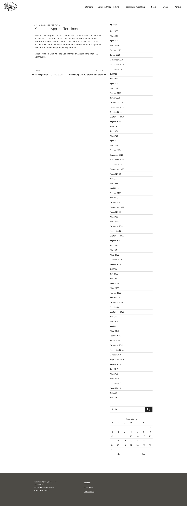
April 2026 (114, 41)
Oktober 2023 (116, 164)
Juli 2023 (113, 179)
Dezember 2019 (116, 302)
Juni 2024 (114, 131)
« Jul (118, 454)
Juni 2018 (114, 369)
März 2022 (114, 221)
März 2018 (114, 378)
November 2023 (117, 160)
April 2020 (114, 283)
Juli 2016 (113, 393)
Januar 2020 (115, 298)
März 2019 (114, 331)
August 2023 (115, 174)
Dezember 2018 (116, 345)
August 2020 (115, 264)
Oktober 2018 (115, 355)
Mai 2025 (114, 79)
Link (74, 47)
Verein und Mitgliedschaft (108, 7)
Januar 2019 (115, 340)
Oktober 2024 (116, 112)
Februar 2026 (115, 50)
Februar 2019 (115, 336)
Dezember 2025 (116, 60)
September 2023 (117, 169)
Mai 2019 (114, 321)
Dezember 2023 (116, 155)
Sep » (144, 454)
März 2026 (114, 45)
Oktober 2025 (116, 69)
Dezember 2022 (116, 202)
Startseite (89, 7)
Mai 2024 (114, 136)
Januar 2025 (115, 98)
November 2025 (117, 64)
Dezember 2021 (116, 226)
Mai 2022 (114, 217)
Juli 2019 (113, 317)
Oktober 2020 (116, 259)
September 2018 (117, 359)
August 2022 (115, 212)
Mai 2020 (114, 279)
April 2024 (114, 140)
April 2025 (114, 83)
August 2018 (115, 364)
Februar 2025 (115, 93)
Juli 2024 (113, 126)
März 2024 (114, 145)
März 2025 (114, 88)
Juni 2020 (114, 274)
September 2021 (117, 236)
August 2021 (115, 241)
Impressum (88, 487)
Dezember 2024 (116, 102)
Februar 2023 (115, 193)
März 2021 (114, 255)
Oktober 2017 (115, 383)
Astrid (58, 25)
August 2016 (115, 388)
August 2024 (115, 122)
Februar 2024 (115, 150)
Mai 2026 (114, 36)
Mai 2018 (114, 374)
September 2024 (117, 117)
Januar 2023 (115, 198)
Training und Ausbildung (135, 7)
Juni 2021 (114, 245)
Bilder (153, 7)
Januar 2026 (115, 55)
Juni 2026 (114, 31)
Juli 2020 (114, 269)
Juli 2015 (113, 397)
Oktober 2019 (115, 307)
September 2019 (117, 312)
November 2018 (117, 350)
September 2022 (117, 207)
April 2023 (114, 188)
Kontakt (178, 7)
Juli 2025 (113, 74)
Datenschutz (89, 491)
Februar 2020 (115, 293)
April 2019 (114, 326)
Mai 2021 (114, 250)
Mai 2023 (114, 183)
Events (165, 7)
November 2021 (116, 231)
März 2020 (114, 288)
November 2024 (117, 107)
